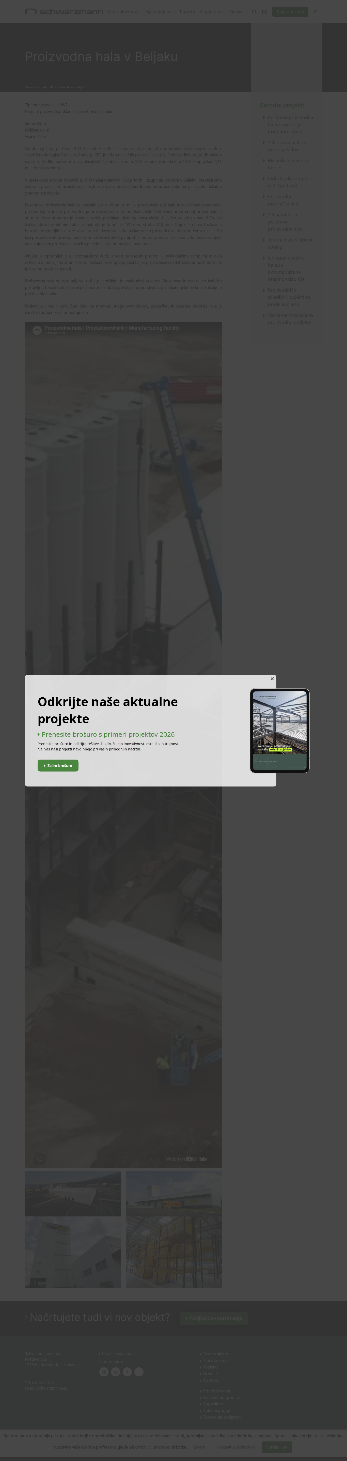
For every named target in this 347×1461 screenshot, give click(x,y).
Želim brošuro (60, 765)
